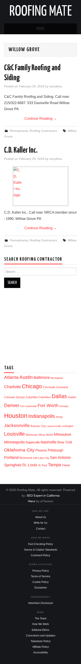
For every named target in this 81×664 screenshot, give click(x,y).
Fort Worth (48, 405)
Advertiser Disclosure (40, 603)
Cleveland (62, 387)
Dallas (59, 396)
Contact (40, 528)
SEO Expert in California (43, 495)
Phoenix (41, 450)
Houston (15, 415)
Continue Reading (40, 118)
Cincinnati (49, 387)
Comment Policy (40, 555)
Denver (11, 405)
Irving (59, 417)
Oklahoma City (19, 449)
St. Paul (42, 465)
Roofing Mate (40, 12)
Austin (26, 377)
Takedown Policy (41, 641)
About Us (40, 517)
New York (64, 442)
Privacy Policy (40, 570)
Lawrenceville (54, 426)
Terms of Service (40, 576)
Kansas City (38, 426)
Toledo (66, 465)
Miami (49, 434)
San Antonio (60, 457)
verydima (55, 86)
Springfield (12, 465)
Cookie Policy (40, 582)
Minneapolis (14, 442)
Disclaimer (40, 587)
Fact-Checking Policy (40, 544)
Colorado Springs (14, 397)
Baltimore (41, 377)
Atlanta (11, 377)
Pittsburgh (55, 450)
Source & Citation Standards (40, 549)
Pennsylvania (19, 130)
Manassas (32, 434)
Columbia (31, 397)
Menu (41, 29)
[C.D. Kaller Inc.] (41, 182)
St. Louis (29, 465)
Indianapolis (41, 416)
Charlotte (12, 386)
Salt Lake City (41, 458)
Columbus (44, 397)
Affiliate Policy (40, 646)
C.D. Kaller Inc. (21, 150)
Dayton (72, 397)
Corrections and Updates (40, 635)
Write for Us (40, 522)
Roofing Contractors (43, 130)
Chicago (32, 386)
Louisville (14, 434)
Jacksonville (17, 425)
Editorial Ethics (40, 629)
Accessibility (40, 652)
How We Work (40, 624)
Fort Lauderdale (28, 406)
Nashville (48, 442)
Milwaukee (62, 434)
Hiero (31, 501)
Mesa (42, 434)
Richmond (25, 458)
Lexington (67, 426)
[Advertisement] (40, 324)
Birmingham (57, 378)
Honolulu (63, 406)
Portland (11, 457)
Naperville (33, 442)
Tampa (54, 464)
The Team (40, 618)
